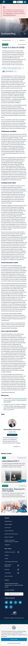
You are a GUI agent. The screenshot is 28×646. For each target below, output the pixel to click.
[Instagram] (15, 602)
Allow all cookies (14, 639)
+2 (23, 68)
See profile (16, 446)
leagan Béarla (9, 13)
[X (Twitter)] (11, 607)
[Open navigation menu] (24, 2)
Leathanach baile (6, 40)
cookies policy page (21, 631)
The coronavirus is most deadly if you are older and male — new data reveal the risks (15, 400)
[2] (9, 216)
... (15, 40)
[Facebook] (11, 602)
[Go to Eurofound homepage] (5, 2)
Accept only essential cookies (14, 643)
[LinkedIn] (6, 602)
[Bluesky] (6, 607)
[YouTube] (20, 602)
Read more (22, 481)
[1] (3, 117)
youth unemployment (17, 146)
